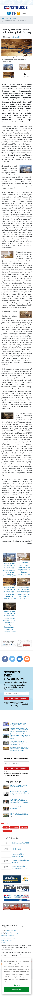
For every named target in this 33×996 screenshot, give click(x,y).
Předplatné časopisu (7, 940)
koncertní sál (7, 831)
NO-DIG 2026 (16, 849)
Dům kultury (24, 827)
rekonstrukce (14, 827)
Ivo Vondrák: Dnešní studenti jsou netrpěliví (18, 807)
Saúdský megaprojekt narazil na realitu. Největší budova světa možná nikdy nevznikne (19, 748)
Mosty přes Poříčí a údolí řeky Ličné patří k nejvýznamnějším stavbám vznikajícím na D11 (19, 729)
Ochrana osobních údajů (8, 939)
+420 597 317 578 (10, 930)
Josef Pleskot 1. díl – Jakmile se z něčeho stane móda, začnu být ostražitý (19, 793)
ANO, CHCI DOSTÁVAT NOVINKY (16, 698)
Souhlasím (16, 990)
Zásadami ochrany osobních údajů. (16, 705)
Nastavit (17, 985)
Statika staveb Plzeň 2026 (21, 843)
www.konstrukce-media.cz (8, 935)
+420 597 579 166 (8, 932)
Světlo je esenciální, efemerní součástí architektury (18, 786)
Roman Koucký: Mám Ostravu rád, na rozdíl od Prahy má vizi (19, 814)
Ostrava (6, 827)
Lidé (14, 18)
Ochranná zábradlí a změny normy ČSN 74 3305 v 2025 (18, 724)
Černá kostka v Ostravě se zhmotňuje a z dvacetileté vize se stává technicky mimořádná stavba (20, 736)
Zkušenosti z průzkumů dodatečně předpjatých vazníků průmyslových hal (19, 742)
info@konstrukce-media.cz (12, 934)
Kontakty (3, 942)
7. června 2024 (16, 37)
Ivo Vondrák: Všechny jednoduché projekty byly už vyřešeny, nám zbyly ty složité (19, 800)
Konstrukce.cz (6, 18)
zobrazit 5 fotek (24, 76)
